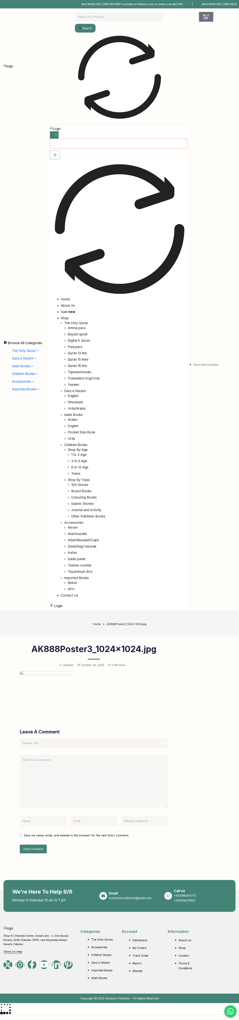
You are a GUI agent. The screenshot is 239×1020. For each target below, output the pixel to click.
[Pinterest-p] (68, 964)
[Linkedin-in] (56, 964)
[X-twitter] (7, 964)
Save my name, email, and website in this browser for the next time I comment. (76, 835)
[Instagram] (20, 964)
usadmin (68, 665)
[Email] (103, 896)
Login (57, 606)
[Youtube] (44, 964)
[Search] (55, 155)
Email (113, 893)
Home (97, 624)
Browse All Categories (24, 343)
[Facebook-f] (32, 964)
